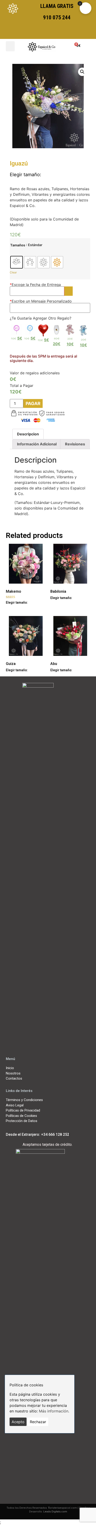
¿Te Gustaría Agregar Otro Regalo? (40, 318)
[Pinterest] (81, 1045)
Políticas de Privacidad (23, 1110)
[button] (10, 46)
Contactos (14, 1078)
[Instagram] (64, 1045)
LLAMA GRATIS (56, 6)
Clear (13, 272)
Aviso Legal (15, 1105)
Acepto (18, 1421)
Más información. (54, 1411)
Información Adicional (37, 444)
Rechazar (38, 1421)
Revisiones (75, 444)
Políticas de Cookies (21, 1116)
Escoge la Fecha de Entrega (35, 284)
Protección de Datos (21, 1121)
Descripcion (28, 434)
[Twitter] (31, 1045)
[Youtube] (48, 1045)
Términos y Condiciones (24, 1100)
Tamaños (17, 245)
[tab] (28, 434)
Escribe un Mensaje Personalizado (41, 301)
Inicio (10, 1068)
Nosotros (13, 1073)
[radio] (16, 262)
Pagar (33, 403)
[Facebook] (15, 1045)
